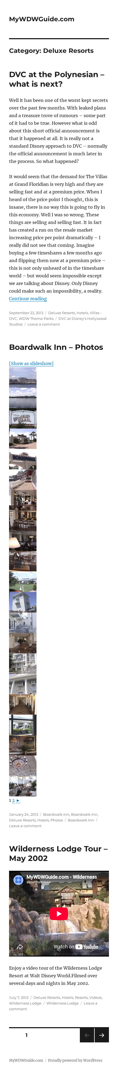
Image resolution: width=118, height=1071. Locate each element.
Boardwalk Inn (56, 814)
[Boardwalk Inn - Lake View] (59, 377)
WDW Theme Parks (36, 318)
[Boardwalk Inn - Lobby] (59, 745)
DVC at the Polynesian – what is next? (56, 79)
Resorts (81, 997)
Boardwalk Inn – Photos (56, 347)
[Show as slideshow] (31, 363)
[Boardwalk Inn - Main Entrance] (59, 725)
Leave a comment (43, 324)
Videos (95, 997)
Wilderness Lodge (25, 1003)
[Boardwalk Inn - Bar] (59, 500)
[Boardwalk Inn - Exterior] (59, 602)
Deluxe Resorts (61, 313)
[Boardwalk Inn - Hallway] (59, 643)
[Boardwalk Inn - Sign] (59, 418)
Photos (56, 820)
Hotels (82, 313)
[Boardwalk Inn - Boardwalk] (59, 479)
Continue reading (28, 298)
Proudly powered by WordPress (75, 1060)
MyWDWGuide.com (41, 19)
